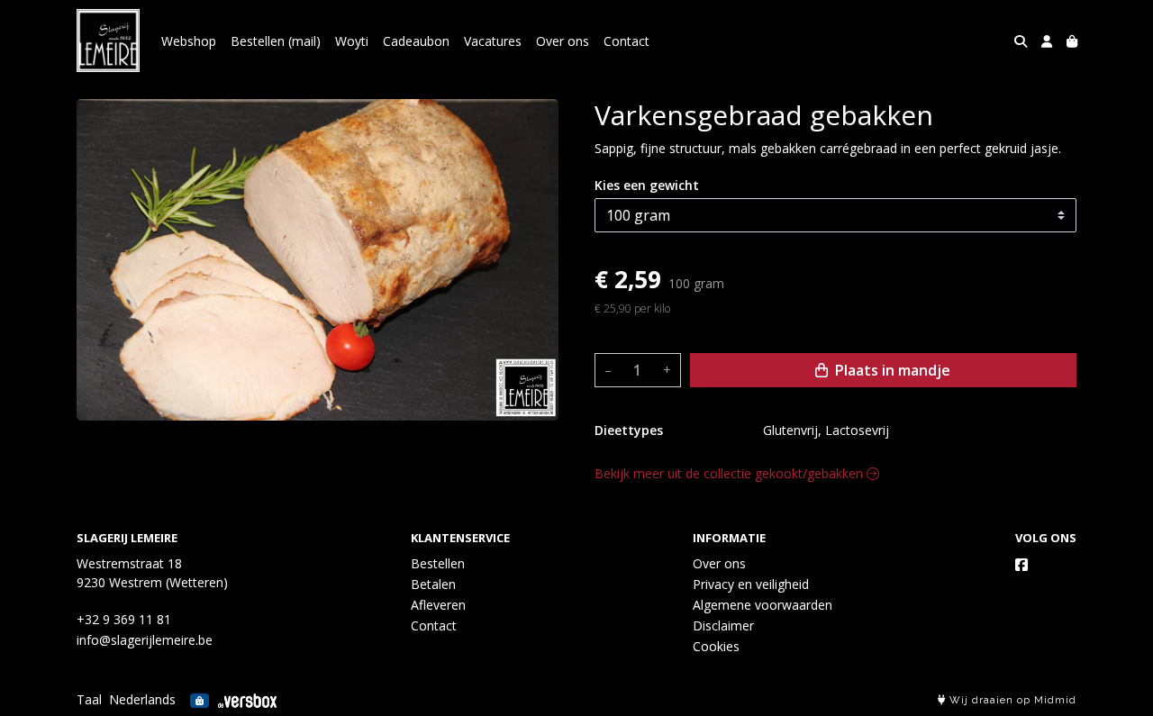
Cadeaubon (416, 41)
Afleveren (438, 604)
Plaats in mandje (890, 370)
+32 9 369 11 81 (124, 619)
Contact (626, 41)
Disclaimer (723, 625)
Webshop (188, 41)
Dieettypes (629, 430)
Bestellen (438, 563)
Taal (89, 699)
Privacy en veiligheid (751, 584)
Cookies (716, 646)
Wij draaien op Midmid (1011, 700)
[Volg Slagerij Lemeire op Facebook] (1021, 565)
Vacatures (493, 41)
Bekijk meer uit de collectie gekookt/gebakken (731, 473)
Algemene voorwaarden (762, 604)
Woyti (351, 41)
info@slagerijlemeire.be (145, 639)
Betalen (433, 584)
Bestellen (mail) (276, 41)
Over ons (562, 41)
